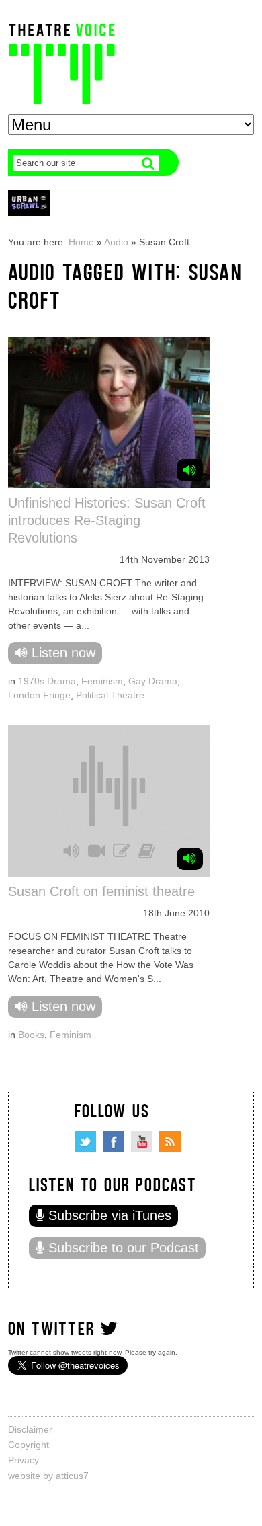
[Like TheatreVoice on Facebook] (113, 1141)
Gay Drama (152, 681)
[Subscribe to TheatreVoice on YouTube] (141, 1141)
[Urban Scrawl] (29, 202)
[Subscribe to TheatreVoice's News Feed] (170, 1141)
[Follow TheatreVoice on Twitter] (85, 1141)
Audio (116, 242)
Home (81, 242)
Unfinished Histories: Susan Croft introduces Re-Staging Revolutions (107, 520)
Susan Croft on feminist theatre (101, 891)
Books (31, 1034)
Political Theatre (110, 695)
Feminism (102, 681)
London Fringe (39, 695)
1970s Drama (47, 681)
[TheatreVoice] (62, 62)
